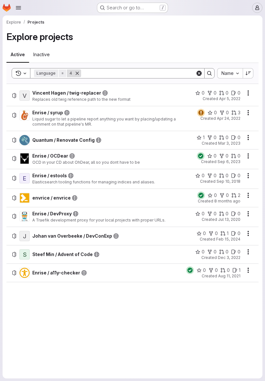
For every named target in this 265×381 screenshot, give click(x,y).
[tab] (17, 54)
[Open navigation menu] (18, 8)
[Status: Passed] (201, 156)
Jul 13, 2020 (229, 219)
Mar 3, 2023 (229, 143)
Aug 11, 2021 (229, 275)
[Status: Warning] (201, 113)
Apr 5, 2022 (229, 98)
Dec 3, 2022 (229, 257)
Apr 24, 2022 (228, 118)
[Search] (209, 73)
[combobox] (230, 73)
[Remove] (77, 73)
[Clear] (199, 73)
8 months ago (227, 201)
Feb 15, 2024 (228, 239)
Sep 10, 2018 (228, 181)
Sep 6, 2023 (228, 161)
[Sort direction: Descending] (248, 73)
